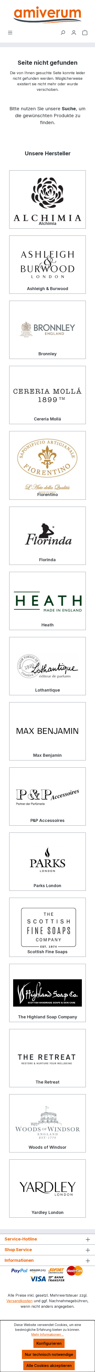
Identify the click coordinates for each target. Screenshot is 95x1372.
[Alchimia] (47, 199)
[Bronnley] (47, 330)
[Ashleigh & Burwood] (47, 264)
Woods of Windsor (47, 1147)
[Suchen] (62, 32)
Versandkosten (19, 1300)
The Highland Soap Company (47, 1016)
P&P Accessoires (47, 820)
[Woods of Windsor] (47, 1123)
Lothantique (47, 690)
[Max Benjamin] (47, 731)
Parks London (47, 885)
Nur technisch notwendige (49, 1354)
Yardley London (48, 1212)
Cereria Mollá (47, 418)
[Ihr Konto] (73, 32)
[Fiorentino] (47, 465)
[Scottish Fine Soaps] (47, 927)
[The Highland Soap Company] (47, 993)
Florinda (47, 559)
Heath (48, 624)
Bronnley (48, 353)
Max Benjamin (47, 755)
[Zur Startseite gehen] (47, 15)
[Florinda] (47, 536)
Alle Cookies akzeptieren (49, 1365)
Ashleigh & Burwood (47, 288)
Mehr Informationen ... (47, 1334)
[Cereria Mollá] (47, 395)
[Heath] (47, 601)
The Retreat (47, 1082)
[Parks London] (47, 861)
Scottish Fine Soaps (47, 951)
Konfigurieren (49, 1343)
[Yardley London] (47, 1188)
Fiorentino (47, 494)
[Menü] (10, 32)
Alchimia (47, 223)
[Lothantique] (47, 666)
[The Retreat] (47, 1058)
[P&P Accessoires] (47, 796)
